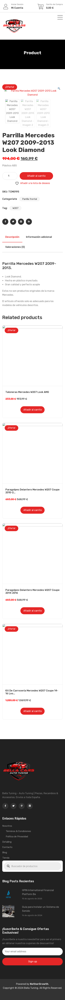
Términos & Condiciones (18, 831)
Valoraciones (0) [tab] (15, 247)
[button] (59, 89)
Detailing (6, 841)
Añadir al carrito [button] (32, 409)
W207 (15, 208)
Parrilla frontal (29, 199)
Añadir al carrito (36, 175)
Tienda (5, 857)
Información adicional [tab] (39, 236)
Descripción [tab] (12, 236)
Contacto (7, 847)
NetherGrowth (39, 984)
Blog (4, 852)
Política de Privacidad (17, 836)
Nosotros (7, 826)
